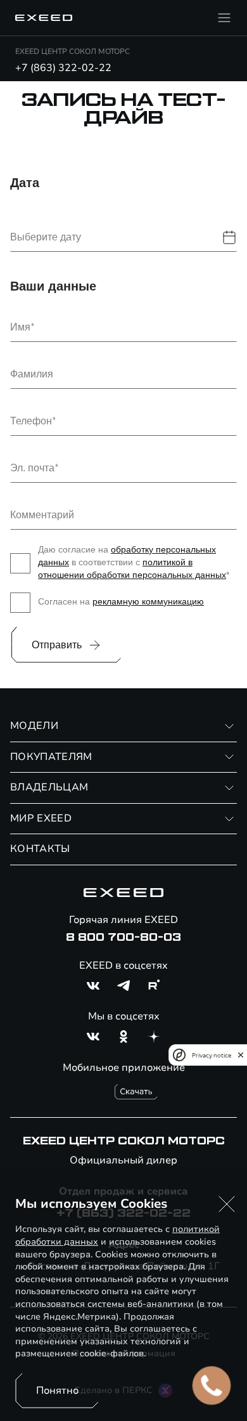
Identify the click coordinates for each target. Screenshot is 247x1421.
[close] (240, 1055)
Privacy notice (211, 1055)
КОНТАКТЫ (40, 849)
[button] (227, 1204)
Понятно (57, 1391)
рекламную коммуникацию (148, 601)
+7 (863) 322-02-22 (63, 68)
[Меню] (224, 17)
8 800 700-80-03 (123, 938)
